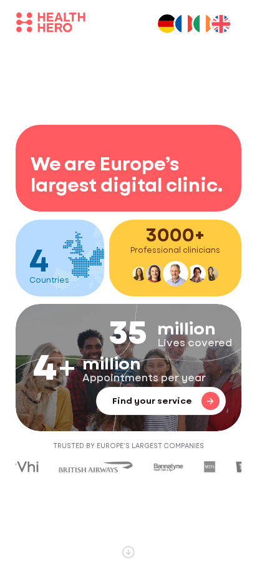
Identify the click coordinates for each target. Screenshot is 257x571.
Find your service (152, 401)
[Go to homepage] (51, 24)
